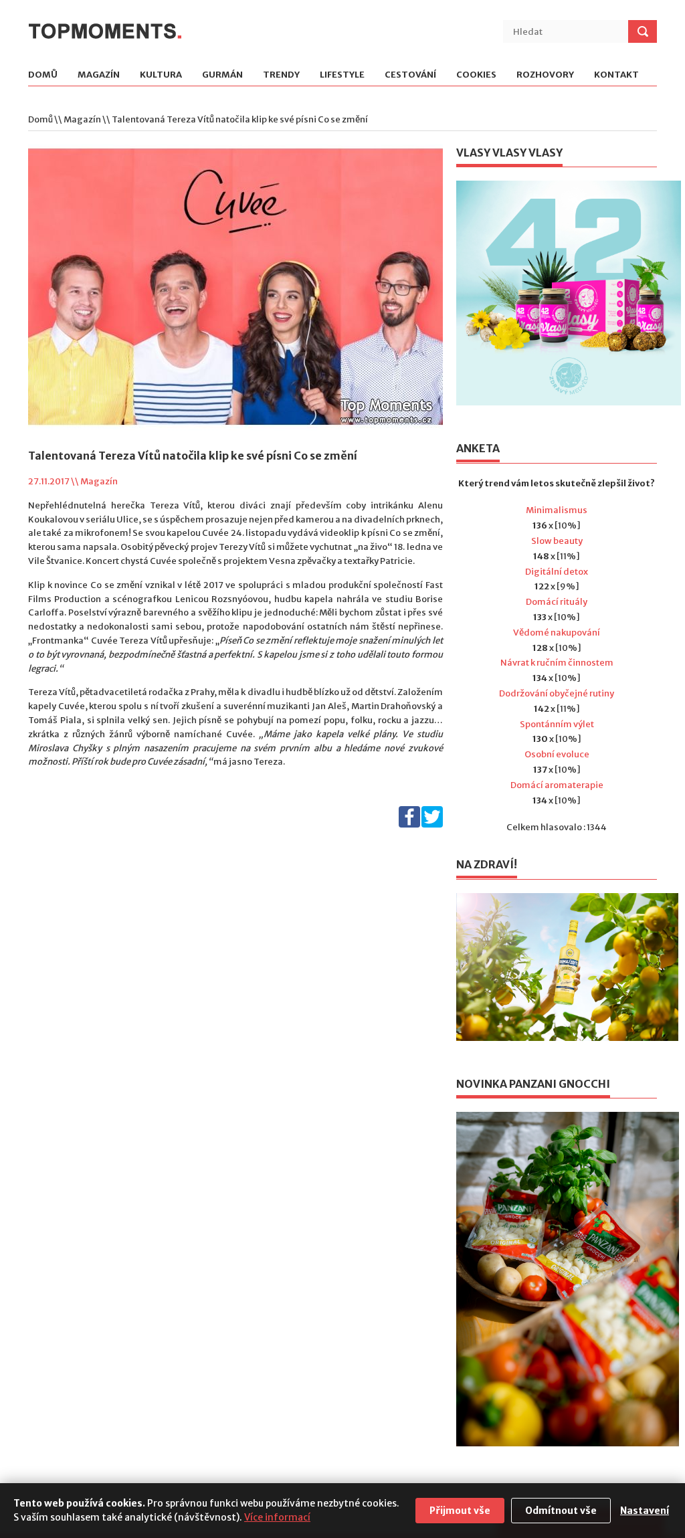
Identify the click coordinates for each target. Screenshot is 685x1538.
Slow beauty (557, 541)
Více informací (277, 1517)
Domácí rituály (556, 601)
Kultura (161, 75)
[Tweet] (432, 824)
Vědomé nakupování (556, 632)
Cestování (410, 75)
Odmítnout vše (561, 1511)
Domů (43, 75)
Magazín (99, 75)
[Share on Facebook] (409, 824)
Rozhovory (545, 75)
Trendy (281, 75)
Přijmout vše (459, 1511)
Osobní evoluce (556, 754)
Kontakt (616, 75)
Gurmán (222, 75)
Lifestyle (342, 75)
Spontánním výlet (557, 724)
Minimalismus (556, 510)
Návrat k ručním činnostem (556, 662)
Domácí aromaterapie (556, 785)
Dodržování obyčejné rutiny (556, 693)
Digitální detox (556, 571)
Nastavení (644, 1511)
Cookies (476, 75)
